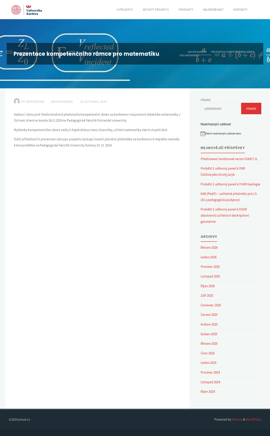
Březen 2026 (209, 247)
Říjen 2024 (208, 391)
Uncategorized (197, 52)
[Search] (257, 9)
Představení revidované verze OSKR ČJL (229, 159)
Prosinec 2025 (210, 266)
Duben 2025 (209, 334)
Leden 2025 (208, 363)
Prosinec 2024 (210, 372)
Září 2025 (207, 295)
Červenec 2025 (211, 305)
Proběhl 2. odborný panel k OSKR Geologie (230, 184)
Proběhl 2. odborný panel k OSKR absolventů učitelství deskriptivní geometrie (225, 215)
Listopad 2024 (210, 382)
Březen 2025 (209, 343)
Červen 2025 (209, 314)
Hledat (206, 100)
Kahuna (237, 419)
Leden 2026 (208, 257)
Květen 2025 (209, 324)
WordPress (253, 419)
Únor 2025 (208, 353)
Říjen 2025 (208, 286)
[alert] (231, 133)
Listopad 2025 (210, 276)
